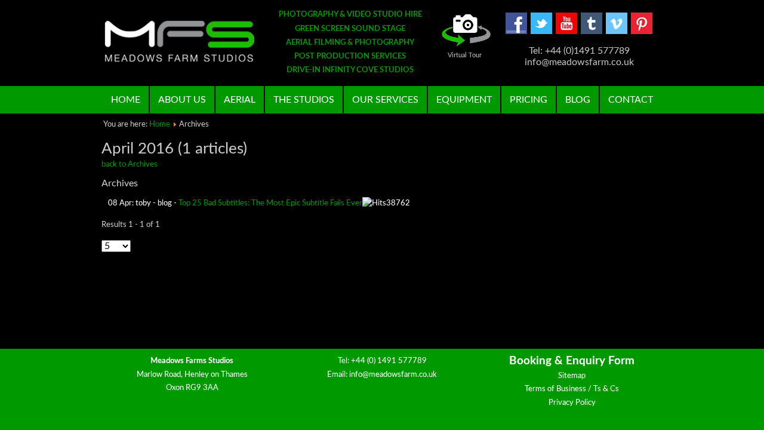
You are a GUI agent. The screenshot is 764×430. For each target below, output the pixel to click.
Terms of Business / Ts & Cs (572, 389)
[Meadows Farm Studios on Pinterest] (641, 32)
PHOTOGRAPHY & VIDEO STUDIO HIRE (350, 15)
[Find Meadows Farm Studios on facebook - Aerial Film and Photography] (516, 32)
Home (125, 100)
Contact (630, 100)
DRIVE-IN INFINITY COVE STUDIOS (350, 70)
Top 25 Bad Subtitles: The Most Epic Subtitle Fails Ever (270, 203)
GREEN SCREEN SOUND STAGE (350, 29)
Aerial (239, 100)
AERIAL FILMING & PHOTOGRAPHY (350, 43)
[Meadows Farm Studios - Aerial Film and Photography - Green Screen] (179, 41)
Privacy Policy (572, 403)
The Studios (303, 100)
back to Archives (129, 164)
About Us (182, 100)
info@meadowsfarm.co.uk (393, 375)
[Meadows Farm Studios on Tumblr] (591, 32)
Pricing (528, 100)
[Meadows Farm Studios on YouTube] (566, 32)
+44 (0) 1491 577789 (389, 361)
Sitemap (572, 376)
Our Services (385, 100)
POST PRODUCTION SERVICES (350, 56)
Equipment (464, 100)
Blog (577, 100)
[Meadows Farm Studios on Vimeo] (616, 32)
